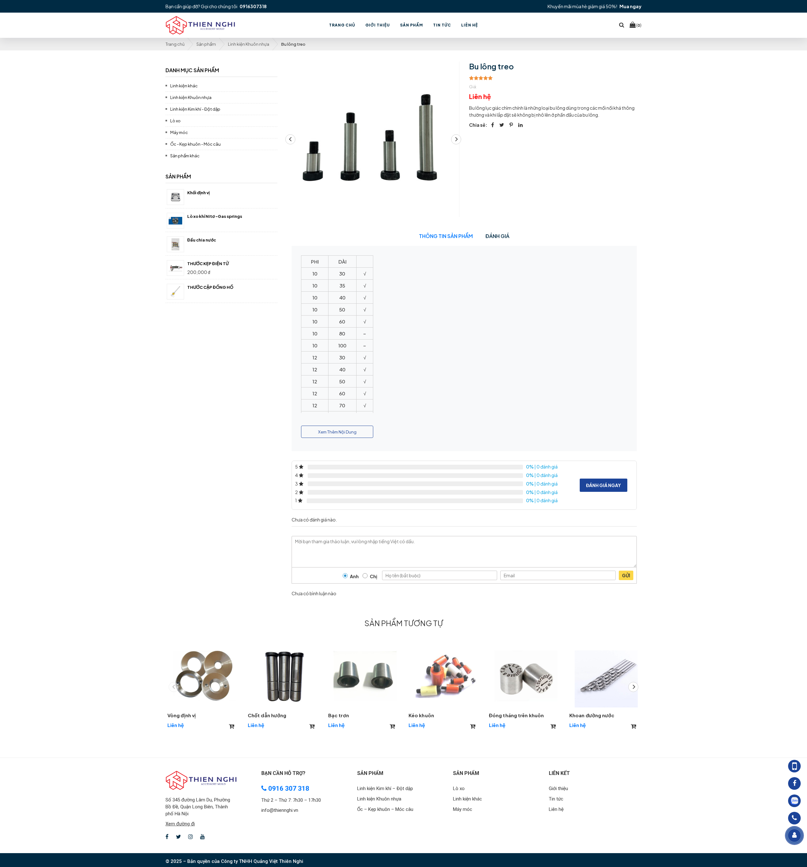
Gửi (626, 575)
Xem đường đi (180, 824)
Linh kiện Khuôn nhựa (248, 44)
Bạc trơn (338, 715)
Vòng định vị (181, 715)
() (639, 25)
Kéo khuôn (421, 715)
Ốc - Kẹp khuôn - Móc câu (195, 144)
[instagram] (190, 837)
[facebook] (492, 125)
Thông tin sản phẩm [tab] (446, 236)
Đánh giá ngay (603, 485)
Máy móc (179, 132)
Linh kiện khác (184, 85)
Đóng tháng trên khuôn (516, 715)
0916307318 (253, 6)
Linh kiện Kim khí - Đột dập (195, 109)
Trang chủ (174, 44)
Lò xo (175, 120)
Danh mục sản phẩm (192, 70)
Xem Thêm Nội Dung (337, 431)
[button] (456, 139)
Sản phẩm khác (185, 155)
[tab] (221, 69)
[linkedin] (520, 125)
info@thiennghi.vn (279, 810)
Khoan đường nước (592, 715)
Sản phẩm (206, 44)
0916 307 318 (288, 788)
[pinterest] (511, 125)
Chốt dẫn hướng (267, 715)
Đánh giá (497, 236)
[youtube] (202, 837)
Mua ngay (630, 6)
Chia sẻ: (478, 125)
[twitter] (501, 125)
